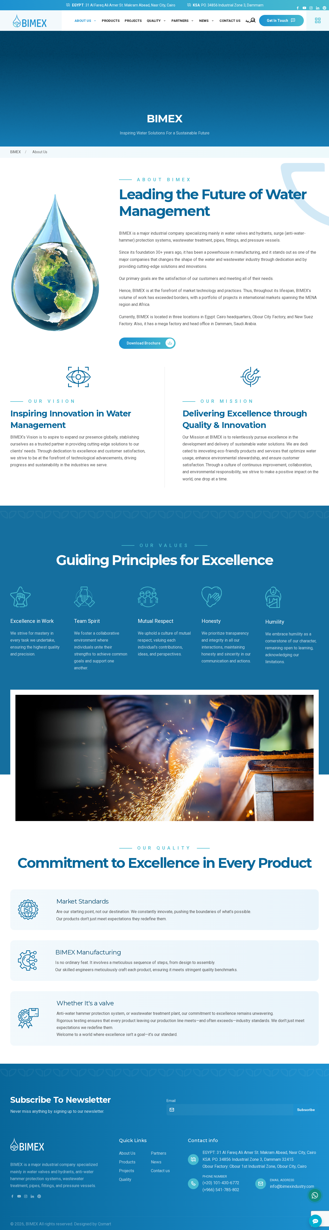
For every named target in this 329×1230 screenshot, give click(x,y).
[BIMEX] (31, 21)
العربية (250, 21)
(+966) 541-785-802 (221, 1189)
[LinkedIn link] (318, 8)
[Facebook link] (298, 8)
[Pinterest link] (324, 8)
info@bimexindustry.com (292, 1186)
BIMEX (15, 152)
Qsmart (104, 1224)
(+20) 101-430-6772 (221, 1182)
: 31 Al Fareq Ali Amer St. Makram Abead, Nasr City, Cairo (123, 5)
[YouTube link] (304, 8)
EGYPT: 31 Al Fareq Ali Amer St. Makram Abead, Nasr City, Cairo (259, 1152)
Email (171, 1101)
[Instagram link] (311, 8)
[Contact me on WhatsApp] (314, 1195)
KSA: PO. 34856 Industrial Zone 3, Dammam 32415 (248, 1159)
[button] (317, 20)
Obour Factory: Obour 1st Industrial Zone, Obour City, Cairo (255, 1166)
